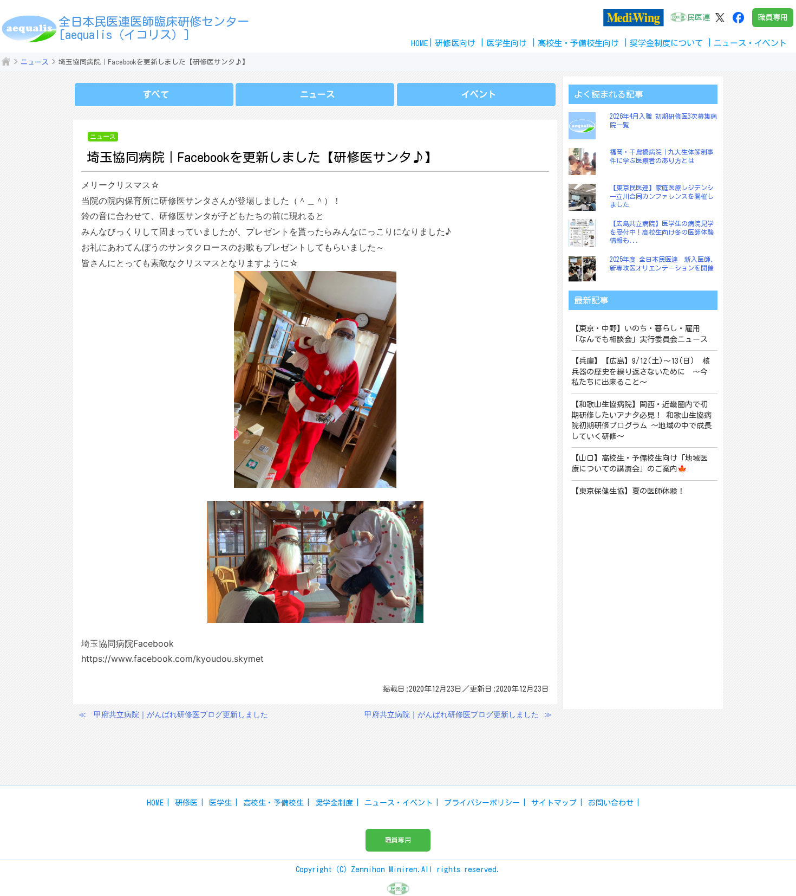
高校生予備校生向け (578, 43)
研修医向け (455, 43)
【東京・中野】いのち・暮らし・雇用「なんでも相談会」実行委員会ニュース (639, 334)
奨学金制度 (334, 803)
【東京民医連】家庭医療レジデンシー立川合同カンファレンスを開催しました (662, 196)
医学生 (220, 803)
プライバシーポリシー (482, 803)
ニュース (35, 62)
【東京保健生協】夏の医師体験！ (628, 491)
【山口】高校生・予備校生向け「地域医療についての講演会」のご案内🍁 (639, 463)
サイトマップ (554, 803)
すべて (156, 94)
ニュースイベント (750, 43)
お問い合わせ (611, 803)
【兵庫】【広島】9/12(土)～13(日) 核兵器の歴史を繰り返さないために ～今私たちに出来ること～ (640, 371)
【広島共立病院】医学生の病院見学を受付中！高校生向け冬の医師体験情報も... (662, 231)
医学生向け (506, 43)
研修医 (186, 803)
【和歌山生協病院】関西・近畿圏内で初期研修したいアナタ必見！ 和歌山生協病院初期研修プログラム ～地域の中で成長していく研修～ (641, 420)
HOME (419, 43)
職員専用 (773, 17)
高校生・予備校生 (273, 803)
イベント (478, 94)
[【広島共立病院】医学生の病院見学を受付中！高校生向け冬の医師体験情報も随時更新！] (585, 233)
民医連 (698, 17)
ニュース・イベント (398, 803)
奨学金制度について (666, 43)
